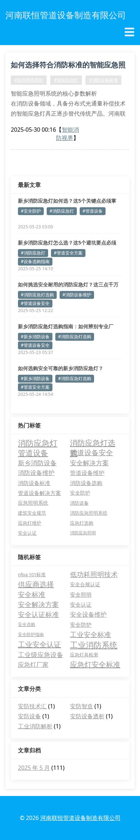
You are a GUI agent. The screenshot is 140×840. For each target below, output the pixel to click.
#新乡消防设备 (35, 337)
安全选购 (26, 624)
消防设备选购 (86, 482)
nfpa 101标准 (32, 574)
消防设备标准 (34, 482)
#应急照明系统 (28, 80)
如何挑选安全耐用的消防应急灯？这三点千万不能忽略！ (68, 284)
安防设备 (29, 716)
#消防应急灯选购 (37, 295)
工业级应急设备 (40, 654)
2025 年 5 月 (34, 768)
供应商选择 (36, 584)
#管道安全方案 (68, 253)
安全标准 (31, 594)
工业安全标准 (90, 634)
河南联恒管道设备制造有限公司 (80, 818)
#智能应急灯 (66, 80)
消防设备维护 (36, 472)
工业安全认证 (39, 644)
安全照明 (81, 594)
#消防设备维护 (76, 295)
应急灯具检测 (84, 654)
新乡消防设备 (37, 462)
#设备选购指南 (35, 261)
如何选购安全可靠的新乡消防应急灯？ (60, 368)
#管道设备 (93, 211)
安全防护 (80, 492)
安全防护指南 (31, 634)
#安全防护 (31, 211)
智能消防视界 (67, 134)
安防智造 (81, 706)
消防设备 (79, 503)
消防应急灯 (37, 443)
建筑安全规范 (32, 513)
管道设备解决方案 (39, 492)
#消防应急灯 (62, 211)
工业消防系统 (93, 645)
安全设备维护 (88, 614)
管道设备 (33, 453)
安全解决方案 (89, 462)
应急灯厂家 (33, 664)
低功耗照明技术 (94, 574)
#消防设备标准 (103, 80)
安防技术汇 (32, 706)
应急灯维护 (29, 523)
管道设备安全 (91, 452)
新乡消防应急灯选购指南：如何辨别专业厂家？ (65, 326)
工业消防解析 (35, 726)
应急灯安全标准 (95, 664)
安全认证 (27, 533)
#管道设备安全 (35, 303)
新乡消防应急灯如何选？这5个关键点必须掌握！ (67, 200)
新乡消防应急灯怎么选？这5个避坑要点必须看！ (67, 242)
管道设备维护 (87, 472)
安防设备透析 (87, 716)
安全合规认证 (85, 584)
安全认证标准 (38, 614)
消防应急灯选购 (92, 443)
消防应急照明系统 (88, 513)
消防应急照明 (83, 533)
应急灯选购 (81, 523)
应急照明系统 (33, 502)
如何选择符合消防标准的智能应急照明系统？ (68, 66)
